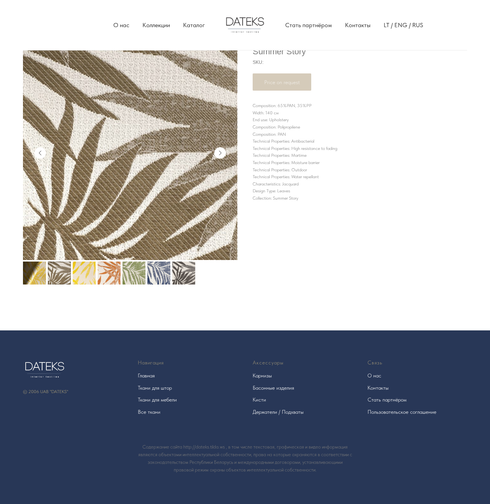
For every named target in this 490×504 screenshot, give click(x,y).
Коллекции (156, 25)
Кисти (259, 400)
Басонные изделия (273, 388)
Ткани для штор (155, 388)
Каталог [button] (194, 25)
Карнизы (262, 375)
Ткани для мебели (157, 400)
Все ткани (149, 412)
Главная (146, 375)
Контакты (358, 25)
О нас (121, 25)
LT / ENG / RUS (403, 25)
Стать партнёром (308, 25)
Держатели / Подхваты (278, 412)
